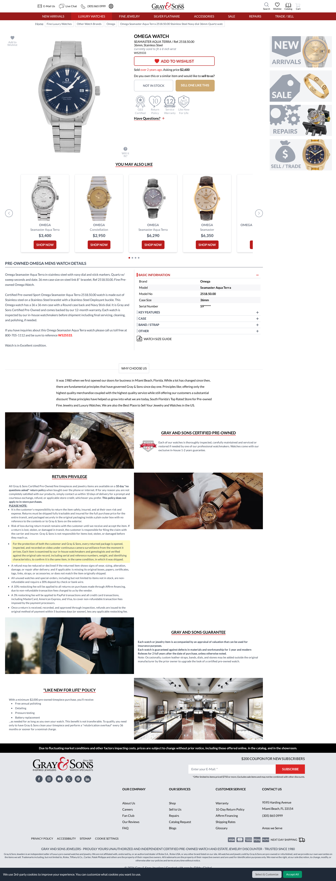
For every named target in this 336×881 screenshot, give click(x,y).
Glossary (222, 834)
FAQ (125, 834)
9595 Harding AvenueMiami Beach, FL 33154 (278, 811)
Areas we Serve (272, 834)
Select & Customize (267, 874)
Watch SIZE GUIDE (158, 339)
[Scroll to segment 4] (138, 258)
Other (143, 331)
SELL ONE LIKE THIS (197, 85)
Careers (127, 815)
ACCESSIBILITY (65, 845)
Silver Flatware (167, 16)
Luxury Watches (91, 16)
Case (142, 318)
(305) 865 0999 (272, 822)
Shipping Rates (226, 828)
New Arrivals (53, 16)
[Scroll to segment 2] (132, 258)
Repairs (255, 16)
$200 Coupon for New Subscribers (272, 764)
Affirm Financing (227, 822)
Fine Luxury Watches (59, 24)
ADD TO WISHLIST (179, 61)
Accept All (293, 874)
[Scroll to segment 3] (135, 258)
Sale (231, 16)
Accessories (204, 16)
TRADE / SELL (284, 16)
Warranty (222, 809)
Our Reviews (131, 828)
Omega (111, 24)
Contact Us (272, 795)
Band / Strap (149, 324)
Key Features (149, 312)
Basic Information (154, 275)
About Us (128, 809)
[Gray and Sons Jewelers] (168, 6)
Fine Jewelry (129, 16)
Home (39, 24)
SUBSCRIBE (290, 775)
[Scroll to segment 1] (129, 258)
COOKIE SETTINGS (105, 845)
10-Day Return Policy (230, 815)
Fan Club (128, 822)
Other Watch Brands (89, 24)
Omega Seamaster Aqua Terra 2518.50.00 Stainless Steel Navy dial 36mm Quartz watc (172, 24)
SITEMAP (84, 845)
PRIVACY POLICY (41, 845)
